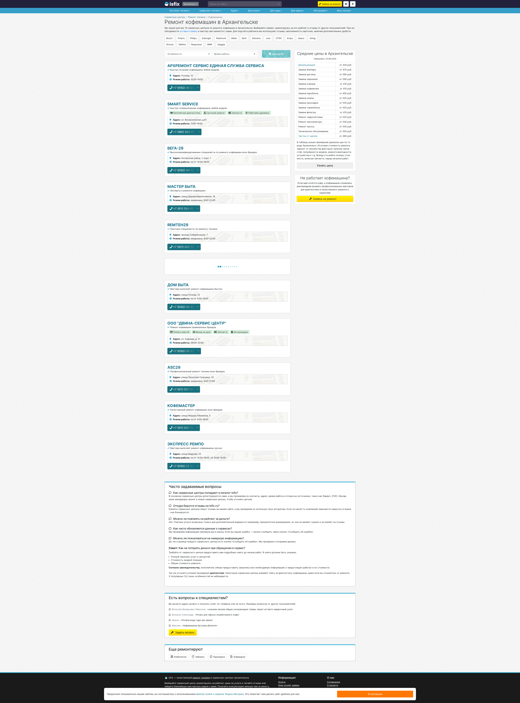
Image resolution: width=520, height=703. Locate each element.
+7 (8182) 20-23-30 (185, 351)
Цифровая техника (209, 10)
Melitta (182, 44)
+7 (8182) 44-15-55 (185, 170)
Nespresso (196, 44)
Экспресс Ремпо (185, 444)
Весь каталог (344, 10)
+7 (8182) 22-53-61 (185, 466)
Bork (244, 38)
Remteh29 (177, 225)
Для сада (274, 10)
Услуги (281, 682)
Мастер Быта (181, 186)
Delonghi (206, 38)
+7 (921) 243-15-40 (185, 247)
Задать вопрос (184, 632)
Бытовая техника (178, 10)
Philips (193, 38)
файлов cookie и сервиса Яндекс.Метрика (220, 694)
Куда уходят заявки (288, 685)
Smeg (313, 38)
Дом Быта (178, 285)
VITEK (279, 38)
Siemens (256, 38)
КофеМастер (181, 405)
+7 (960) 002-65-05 (185, 132)
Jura (268, 38)
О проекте (332, 685)
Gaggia (221, 44)
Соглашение (333, 682)
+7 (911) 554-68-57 (185, 208)
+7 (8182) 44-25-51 (185, 87)
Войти (346, 4)
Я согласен (375, 694)
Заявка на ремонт (331, 4)
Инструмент (320, 10)
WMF (209, 44)
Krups (290, 38)
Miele (234, 38)
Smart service (182, 104)
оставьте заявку (188, 31)
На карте (277, 54)
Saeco (301, 38)
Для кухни (253, 10)
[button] (245, 4)
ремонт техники (201, 677)
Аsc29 (173, 367)
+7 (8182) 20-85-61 (185, 307)
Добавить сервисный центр (352, 4)
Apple (233, 10)
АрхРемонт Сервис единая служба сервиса (215, 65)
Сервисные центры (175, 17)
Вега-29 (175, 148)
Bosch (169, 38)
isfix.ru (172, 4)
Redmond (221, 38)
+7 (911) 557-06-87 (185, 389)
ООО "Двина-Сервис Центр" (196, 323)
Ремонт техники (196, 17)
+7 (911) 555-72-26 (185, 427)
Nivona (169, 44)
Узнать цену (325, 165)
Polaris (181, 38)
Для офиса (296, 10)
